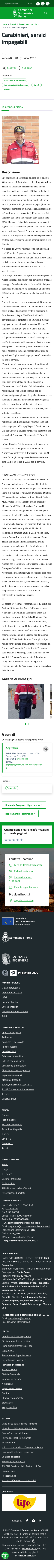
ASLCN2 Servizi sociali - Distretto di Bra (21, 1466)
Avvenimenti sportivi (28, 24)
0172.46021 (22, 759)
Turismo (5, 1094)
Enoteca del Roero (11, 1457)
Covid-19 (6, 1138)
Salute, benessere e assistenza (17, 1084)
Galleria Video (8, 1183)
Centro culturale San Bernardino (18, 1452)
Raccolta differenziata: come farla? (19, 1480)
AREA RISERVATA (27, 1555)
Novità (13, 24)
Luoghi (5, 1169)
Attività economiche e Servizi (16, 1188)
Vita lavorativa (9, 1099)
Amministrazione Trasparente (16, 1336)
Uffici (4, 997)
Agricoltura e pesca (11, 1032)
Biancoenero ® (29, 1548)
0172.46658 (12, 1212)
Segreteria (12, 748)
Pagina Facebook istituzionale (16, 1438)
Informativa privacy (11, 1379)
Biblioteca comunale (12, 1124)
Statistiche (7, 1402)
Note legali (7, 1383)
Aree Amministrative (12, 992)
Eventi (5, 1164)
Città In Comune (23, 1541)
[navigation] (6, 13)
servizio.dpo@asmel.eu (19, 1318)
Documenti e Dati (10, 1002)
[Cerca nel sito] (46, 13)
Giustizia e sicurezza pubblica (16, 1070)
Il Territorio (7, 1174)
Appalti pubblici (9, 1046)
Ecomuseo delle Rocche (13, 1461)
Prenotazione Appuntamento (16, 1355)
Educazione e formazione (14, 1065)
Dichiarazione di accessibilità (16, 1341)
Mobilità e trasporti (11, 1080)
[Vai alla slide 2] (28, 724)
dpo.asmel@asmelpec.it (18, 1322)
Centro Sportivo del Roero (14, 1433)
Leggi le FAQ (8, 1350)
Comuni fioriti (8, 1471)
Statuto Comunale (11, 1374)
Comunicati (7, 1143)
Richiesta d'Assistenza (13, 1364)
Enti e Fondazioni (10, 1006)
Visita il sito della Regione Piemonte (19, 1423)
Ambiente (7, 1037)
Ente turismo (8, 1442)
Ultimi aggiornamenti (12, 1398)
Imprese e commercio (12, 1075)
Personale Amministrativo (15, 1011)
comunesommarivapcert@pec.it (24, 1222)
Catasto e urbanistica (12, 1056)
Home (4, 24)
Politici (5, 1016)
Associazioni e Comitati (13, 1193)
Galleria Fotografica (11, 1178)
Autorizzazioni (9, 1051)
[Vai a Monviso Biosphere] (15, 959)
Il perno (5, 1134)
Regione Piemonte (11, 3)
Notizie (5, 1115)
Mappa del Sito (9, 1407)
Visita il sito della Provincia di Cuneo (19, 1428)
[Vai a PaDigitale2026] (20, 972)
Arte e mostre (9, 1120)
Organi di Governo (11, 988)
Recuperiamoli (9, 1475)
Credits (5, 1393)
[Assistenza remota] (34, 1541)
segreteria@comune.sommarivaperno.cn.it (24, 766)
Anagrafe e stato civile (13, 1042)
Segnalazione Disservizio (14, 1360)
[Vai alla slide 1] (25, 724)
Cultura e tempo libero (13, 1061)
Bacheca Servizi (9, 1369)
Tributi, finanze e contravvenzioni (18, 1089)
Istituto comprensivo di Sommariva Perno (22, 1447)
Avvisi (5, 1148)
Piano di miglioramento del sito (17, 1346)
